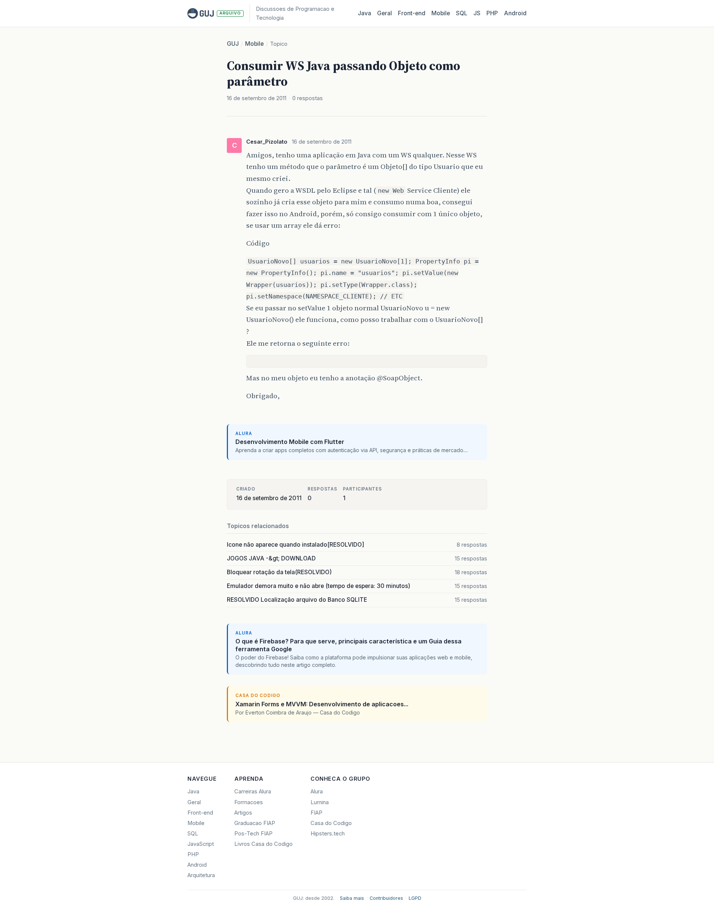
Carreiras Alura (252, 791)
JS (476, 13)
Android (515, 13)
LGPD (415, 898)
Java (364, 13)
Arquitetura (201, 875)
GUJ (233, 43)
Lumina (320, 802)
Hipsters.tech (328, 833)
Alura (317, 791)
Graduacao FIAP (254, 823)
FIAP (316, 812)
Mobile (440, 13)
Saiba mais (352, 898)
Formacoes (248, 802)
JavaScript (200, 844)
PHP (492, 13)
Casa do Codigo (331, 823)
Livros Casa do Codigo (263, 844)
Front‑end (411, 13)
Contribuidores (386, 898)
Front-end (200, 812)
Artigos (243, 812)
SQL (461, 13)
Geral (384, 13)
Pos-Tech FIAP (253, 833)
